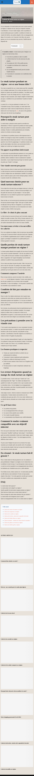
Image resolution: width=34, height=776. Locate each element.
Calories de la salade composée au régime (11, 665)
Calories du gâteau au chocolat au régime (13, 522)
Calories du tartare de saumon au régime (13, 509)
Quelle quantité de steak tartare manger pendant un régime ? (16, 490)
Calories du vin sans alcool (8, 613)
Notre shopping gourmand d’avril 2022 (11, 717)
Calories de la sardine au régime (11, 514)
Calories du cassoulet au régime (9, 639)
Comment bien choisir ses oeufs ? (9, 561)
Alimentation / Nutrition (7, 17)
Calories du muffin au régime (8, 769)
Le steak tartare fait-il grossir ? (8, 486)
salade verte (4, 279)
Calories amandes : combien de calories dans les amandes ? (17, 520)
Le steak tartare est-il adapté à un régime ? (11, 488)
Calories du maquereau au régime (11, 511)
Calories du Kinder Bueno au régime (12, 518)
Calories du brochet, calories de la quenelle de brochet (16, 516)
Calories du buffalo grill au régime (12, 524)
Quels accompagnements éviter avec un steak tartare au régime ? (17, 498)
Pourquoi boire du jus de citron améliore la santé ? (14, 691)
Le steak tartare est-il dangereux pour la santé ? (12, 496)
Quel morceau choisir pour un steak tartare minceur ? (14, 492)
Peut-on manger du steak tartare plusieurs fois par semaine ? (16, 494)
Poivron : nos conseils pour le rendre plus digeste (13, 587)
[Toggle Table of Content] (20, 46)
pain (17, 110)
